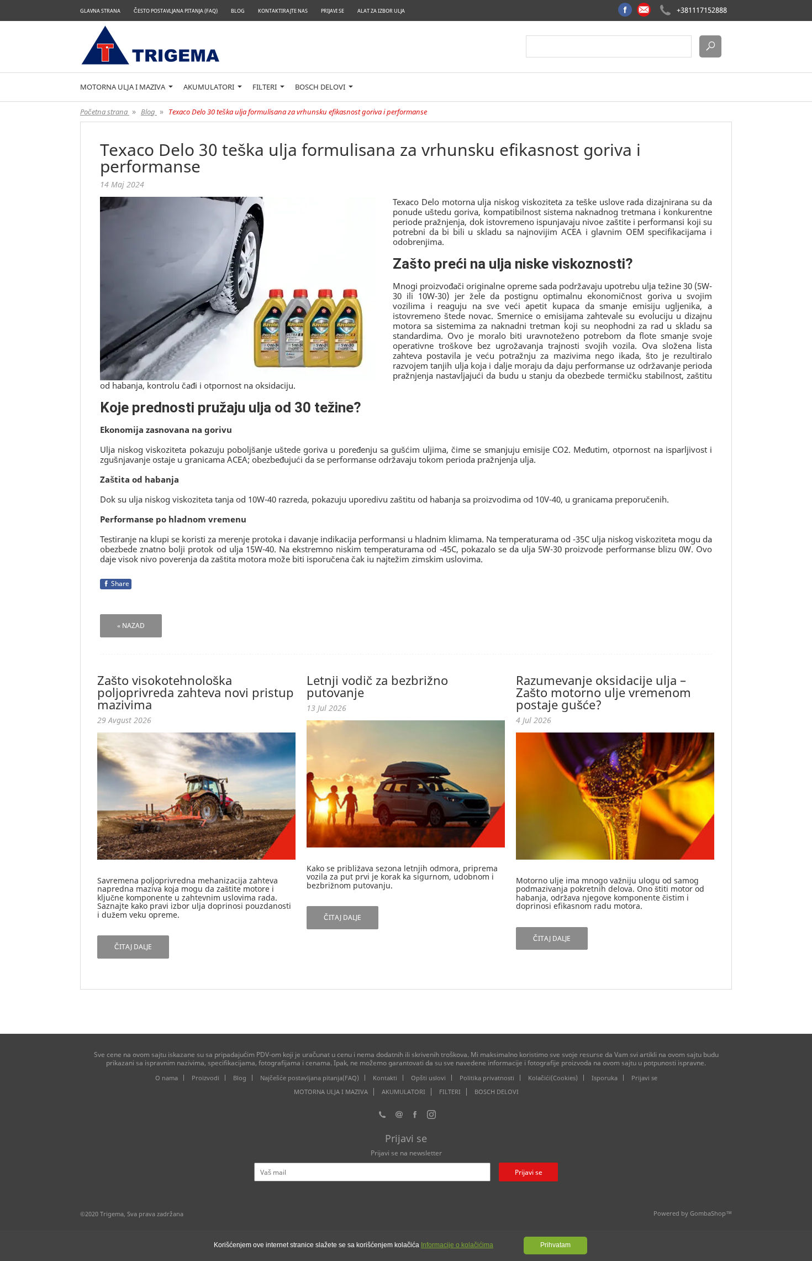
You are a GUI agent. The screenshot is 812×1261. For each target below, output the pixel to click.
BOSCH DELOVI (321, 87)
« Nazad (131, 625)
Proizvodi (205, 1078)
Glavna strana (100, 10)
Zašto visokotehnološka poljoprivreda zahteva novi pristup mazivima (195, 692)
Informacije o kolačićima (457, 1245)
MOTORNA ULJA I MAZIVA (123, 87)
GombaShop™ (711, 1213)
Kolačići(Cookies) (553, 1078)
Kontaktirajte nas (283, 10)
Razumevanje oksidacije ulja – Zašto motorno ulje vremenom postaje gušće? (603, 692)
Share (120, 583)
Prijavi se (332, 10)
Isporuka (605, 1078)
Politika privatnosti (487, 1078)
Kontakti (385, 1078)
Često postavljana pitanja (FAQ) (176, 10)
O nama (166, 1078)
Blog (238, 10)
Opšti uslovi (428, 1078)
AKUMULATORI (209, 87)
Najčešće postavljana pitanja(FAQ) (309, 1078)
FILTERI (265, 87)
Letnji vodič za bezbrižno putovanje (377, 686)
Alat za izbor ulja (381, 10)
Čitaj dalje (133, 946)
